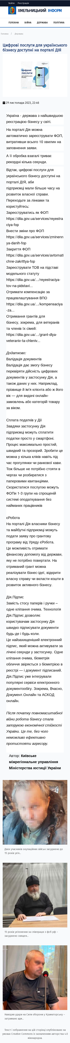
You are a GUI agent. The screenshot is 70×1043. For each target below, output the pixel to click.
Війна (27, 22)
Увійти (11, 3)
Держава (42, 22)
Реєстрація (23, 3)
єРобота (13, 517)
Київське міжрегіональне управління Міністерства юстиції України (35, 761)
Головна (13, 22)
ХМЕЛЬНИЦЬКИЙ (40, 10)
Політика (58, 22)
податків (27, 419)
